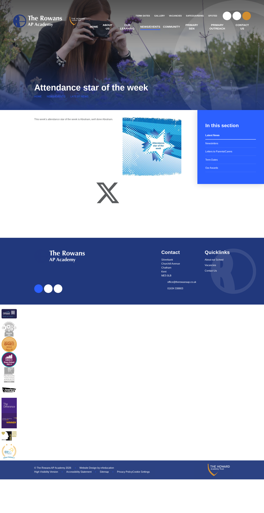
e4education (107, 468)
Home (38, 96)
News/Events (56, 96)
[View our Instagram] (237, 16)
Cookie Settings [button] (141, 472)
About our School (214, 259)
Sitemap (104, 472)
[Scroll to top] (38, 288)
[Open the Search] (246, 16)
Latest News (79, 96)
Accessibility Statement (79, 472)
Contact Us (211, 270)
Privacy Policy (124, 472)
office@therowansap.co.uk (181, 282)
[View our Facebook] (227, 16)
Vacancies (210, 265)
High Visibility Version (46, 472)
